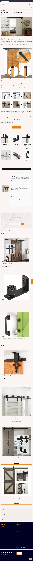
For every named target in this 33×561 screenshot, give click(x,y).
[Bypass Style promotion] (16, 401)
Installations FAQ (19, 528)
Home (1, 10)
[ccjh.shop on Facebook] (18, 547)
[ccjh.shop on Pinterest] (23, 547)
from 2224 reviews (11, 171)
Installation (18, 526)
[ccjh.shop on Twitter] (21, 547)
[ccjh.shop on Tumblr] (27, 547)
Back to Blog (17, 127)
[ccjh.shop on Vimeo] (30, 547)
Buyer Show (2, 531)
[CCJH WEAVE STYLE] (16, 481)
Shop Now (16, 423)
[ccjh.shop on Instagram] (16, 547)
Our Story (2, 526)
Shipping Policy (3, 538)
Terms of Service (3, 533)
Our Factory (3, 528)
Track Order (18, 531)
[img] (5, 171)
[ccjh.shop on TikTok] (26, 547)
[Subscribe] (22, 224)
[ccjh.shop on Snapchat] (24, 547)
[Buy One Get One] (16, 441)
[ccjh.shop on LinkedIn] (29, 547)
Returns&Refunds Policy (4, 540)
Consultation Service (19, 529)
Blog (4, 10)
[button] (4, 264)
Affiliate (17, 533)
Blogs (1, 529)
